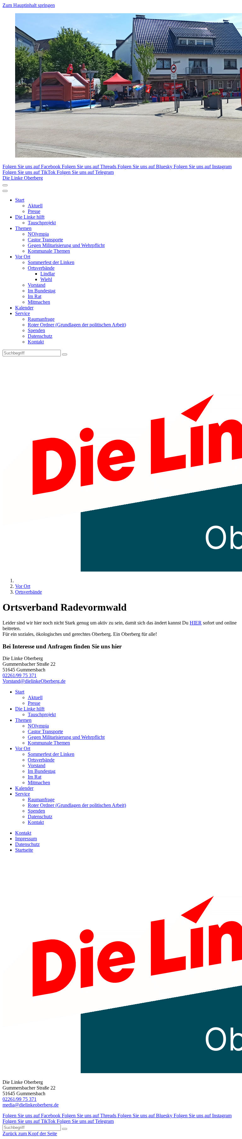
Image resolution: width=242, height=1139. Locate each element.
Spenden (36, 330)
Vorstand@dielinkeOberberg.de (34, 681)
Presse (34, 211)
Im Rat (34, 296)
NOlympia (38, 234)
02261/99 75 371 (20, 675)
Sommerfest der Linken (51, 262)
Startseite (24, 850)
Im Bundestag (41, 290)
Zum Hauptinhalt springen (29, 5)
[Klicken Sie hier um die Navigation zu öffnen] (5, 191)
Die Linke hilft (29, 217)
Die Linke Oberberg (23, 178)
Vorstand (36, 285)
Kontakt (36, 341)
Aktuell (35, 205)
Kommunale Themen (49, 251)
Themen (23, 228)
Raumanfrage (41, 319)
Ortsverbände (41, 268)
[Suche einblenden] (5, 185)
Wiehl (46, 279)
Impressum (26, 838)
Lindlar (47, 273)
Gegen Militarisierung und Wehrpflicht (66, 245)
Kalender (24, 307)
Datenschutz (40, 336)
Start (19, 200)
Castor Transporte (45, 239)
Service (22, 313)
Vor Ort (22, 256)
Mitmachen (39, 302)
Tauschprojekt (42, 222)
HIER (196, 622)
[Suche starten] (64, 354)
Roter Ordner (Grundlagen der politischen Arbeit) (77, 324)
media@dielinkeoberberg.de (31, 1104)
